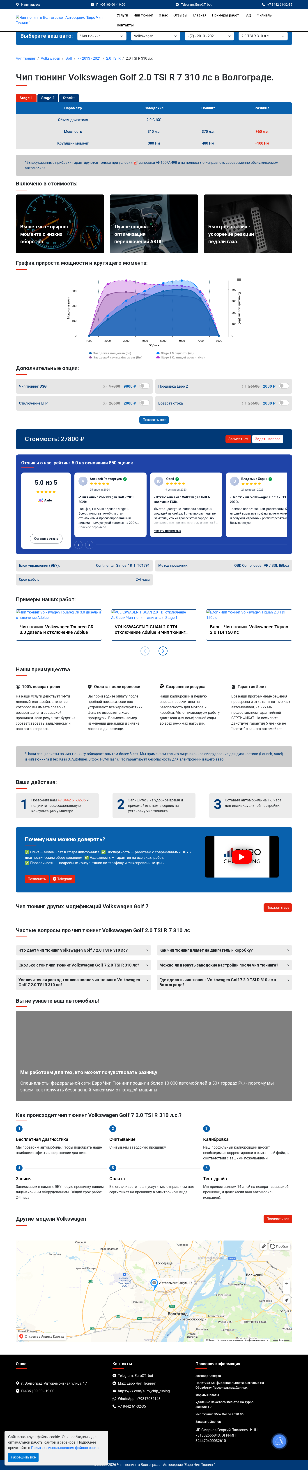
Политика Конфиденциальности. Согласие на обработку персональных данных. (229, 1385)
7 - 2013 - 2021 (89, 58)
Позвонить (37, 879)
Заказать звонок (208, 1421)
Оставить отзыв (46, 538)
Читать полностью (167, 530)
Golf (68, 58)
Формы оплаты (207, 1395)
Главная (200, 15)
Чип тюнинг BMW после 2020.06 (219, 1414)
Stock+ (69, 98)
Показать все (154, 420)
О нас (163, 15)
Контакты (125, 25)
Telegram (64, 879)
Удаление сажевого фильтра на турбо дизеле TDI (224, 1404)
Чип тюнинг (143, 15)
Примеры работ (225, 15)
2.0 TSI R (113, 58)
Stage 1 (26, 98)
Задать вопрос (267, 439)
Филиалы (265, 15)
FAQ (247, 15)
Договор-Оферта (208, 1376)
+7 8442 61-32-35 (72, 800)
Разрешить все (23, 1457)
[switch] (145, 386)
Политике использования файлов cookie (65, 1448)
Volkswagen (50, 58)
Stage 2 (47, 98)
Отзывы (180, 15)
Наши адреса (31, 4)
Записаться (238, 439)
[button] (163, 650)
